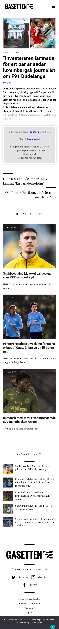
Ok (53, 627)
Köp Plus (29, 612)
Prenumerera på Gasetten (29, 599)
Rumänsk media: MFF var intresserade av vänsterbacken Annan (29, 420)
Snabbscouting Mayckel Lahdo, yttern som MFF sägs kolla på (28, 275)
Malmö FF (8, 83)
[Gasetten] (19, 9)
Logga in (34, 131)
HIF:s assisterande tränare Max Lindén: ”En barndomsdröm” (25, 180)
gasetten (33, 584)
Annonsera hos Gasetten (29, 603)
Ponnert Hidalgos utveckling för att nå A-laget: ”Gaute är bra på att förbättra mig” (29, 347)
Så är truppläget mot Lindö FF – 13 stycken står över (34, 507)
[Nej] (55, 622)
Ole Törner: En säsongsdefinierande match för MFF (30, 194)
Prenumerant (33, 139)
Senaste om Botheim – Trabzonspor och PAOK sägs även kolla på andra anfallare (35, 522)
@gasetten (23, 577)
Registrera (29, 608)
